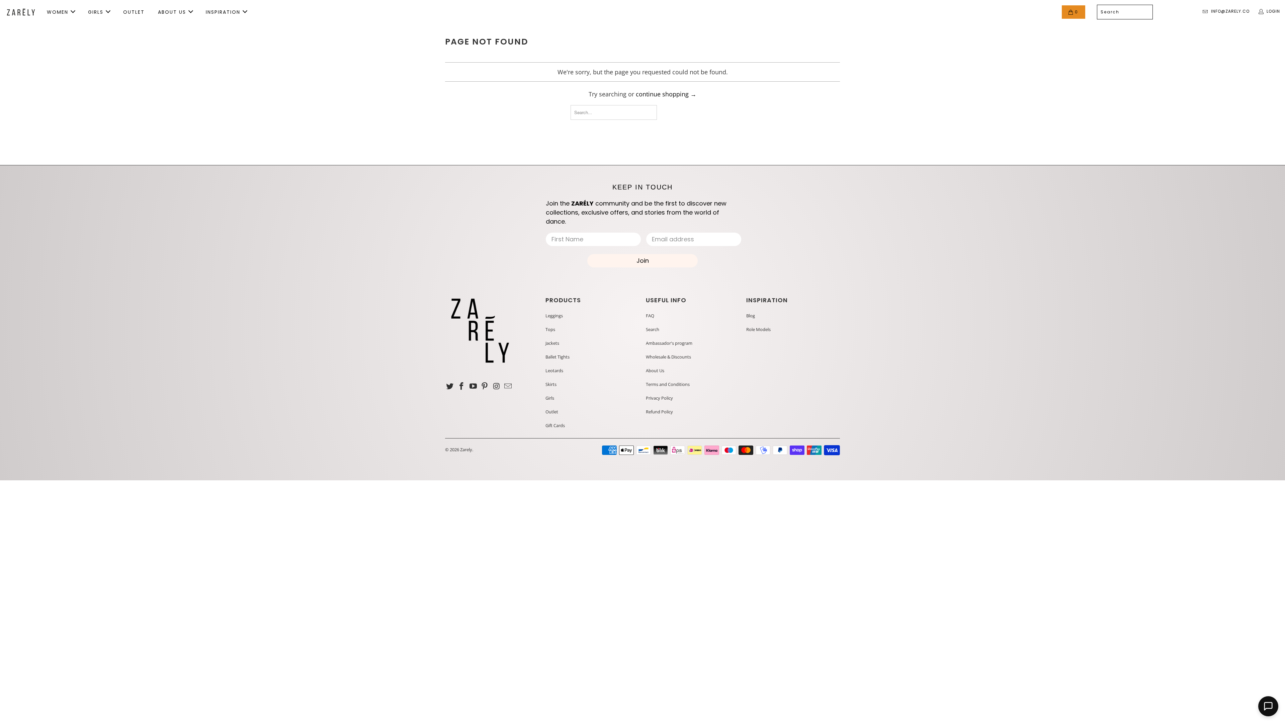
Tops (550, 329)
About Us (655, 371)
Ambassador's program (669, 343)
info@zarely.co (1230, 11)
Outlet (551, 412)
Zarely (466, 450)
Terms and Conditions (668, 384)
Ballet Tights (557, 357)
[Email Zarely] (508, 386)
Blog (750, 316)
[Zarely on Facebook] (462, 386)
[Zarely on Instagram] (497, 386)
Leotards (554, 371)
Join (642, 260)
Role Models (758, 329)
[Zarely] (21, 12)
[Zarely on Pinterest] (485, 386)
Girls (549, 398)
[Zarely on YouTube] (473, 386)
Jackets (552, 343)
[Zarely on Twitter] (450, 386)
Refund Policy (659, 412)
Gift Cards (555, 425)
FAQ (650, 316)
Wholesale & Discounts (668, 357)
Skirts (550, 384)
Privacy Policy (659, 398)
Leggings (554, 316)
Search (652, 329)
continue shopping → (666, 94)
